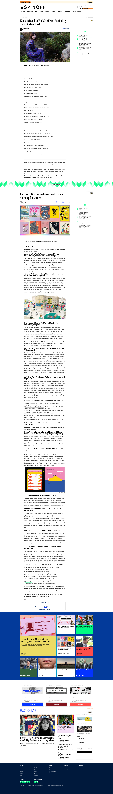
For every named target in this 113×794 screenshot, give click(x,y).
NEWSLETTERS (84, 714)
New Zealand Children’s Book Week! (55, 586)
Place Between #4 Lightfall (32, 574)
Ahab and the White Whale (34, 254)
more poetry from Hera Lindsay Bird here (55, 162)
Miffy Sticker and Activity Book (33, 578)
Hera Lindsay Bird (26, 28)
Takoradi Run (28, 581)
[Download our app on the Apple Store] (35, 782)
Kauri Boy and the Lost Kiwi (32, 415)
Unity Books (48, 173)
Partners (21, 773)
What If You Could (29, 580)
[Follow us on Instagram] (27, 782)
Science (21, 775)
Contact (50, 767)
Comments (66, 201)
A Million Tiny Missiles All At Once (37, 377)
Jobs (57, 769)
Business (36, 775)
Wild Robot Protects (30, 408)
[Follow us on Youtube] (25, 782)
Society (35, 767)
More (53, 11)
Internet (21, 771)
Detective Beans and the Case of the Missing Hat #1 (38, 410)
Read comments (45, 609)
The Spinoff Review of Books (29, 202)
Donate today (86, 8)
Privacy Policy (22, 785)
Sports (35, 771)
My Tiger (27, 405)
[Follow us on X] (23, 782)
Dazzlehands (28, 576)
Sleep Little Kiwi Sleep (31, 422)
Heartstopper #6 (29, 571)
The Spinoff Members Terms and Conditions (35, 785)
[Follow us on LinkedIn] (29, 782)
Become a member (77, 11)
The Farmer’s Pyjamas (30, 414)
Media (35, 773)
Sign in (90, 2)
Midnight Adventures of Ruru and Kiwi (34, 419)
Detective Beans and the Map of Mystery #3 (36, 403)
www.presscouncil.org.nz (33, 789)
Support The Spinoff (25, 2)
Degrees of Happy (29, 569)
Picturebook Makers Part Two (35, 323)
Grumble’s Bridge (31, 274)
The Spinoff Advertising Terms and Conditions (54, 785)
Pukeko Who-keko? (30, 412)
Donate (65, 767)
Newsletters (67, 11)
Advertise (58, 767)
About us (50, 769)
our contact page (68, 788)
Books (41, 11)
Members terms (67, 769)
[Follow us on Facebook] (21, 782)
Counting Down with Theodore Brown (34, 406)
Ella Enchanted (30, 530)
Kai (20, 769)
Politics (23, 11)
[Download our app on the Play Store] (37, 782)
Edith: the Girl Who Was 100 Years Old (39, 348)
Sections (47, 11)
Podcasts (60, 11)
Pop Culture (30, 11)
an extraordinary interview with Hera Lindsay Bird (39, 164)
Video (21, 767)
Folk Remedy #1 (29, 583)
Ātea (36, 11)
